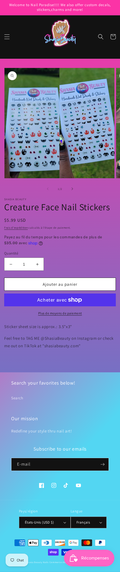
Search (17, 397)
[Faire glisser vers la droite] (72, 189)
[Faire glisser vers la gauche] (48, 189)
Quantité (11, 253)
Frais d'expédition (16, 227)
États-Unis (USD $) (39, 522)
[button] (7, 37)
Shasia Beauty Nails (37, 562)
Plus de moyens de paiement (60, 313)
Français (83, 522)
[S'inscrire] (102, 464)
